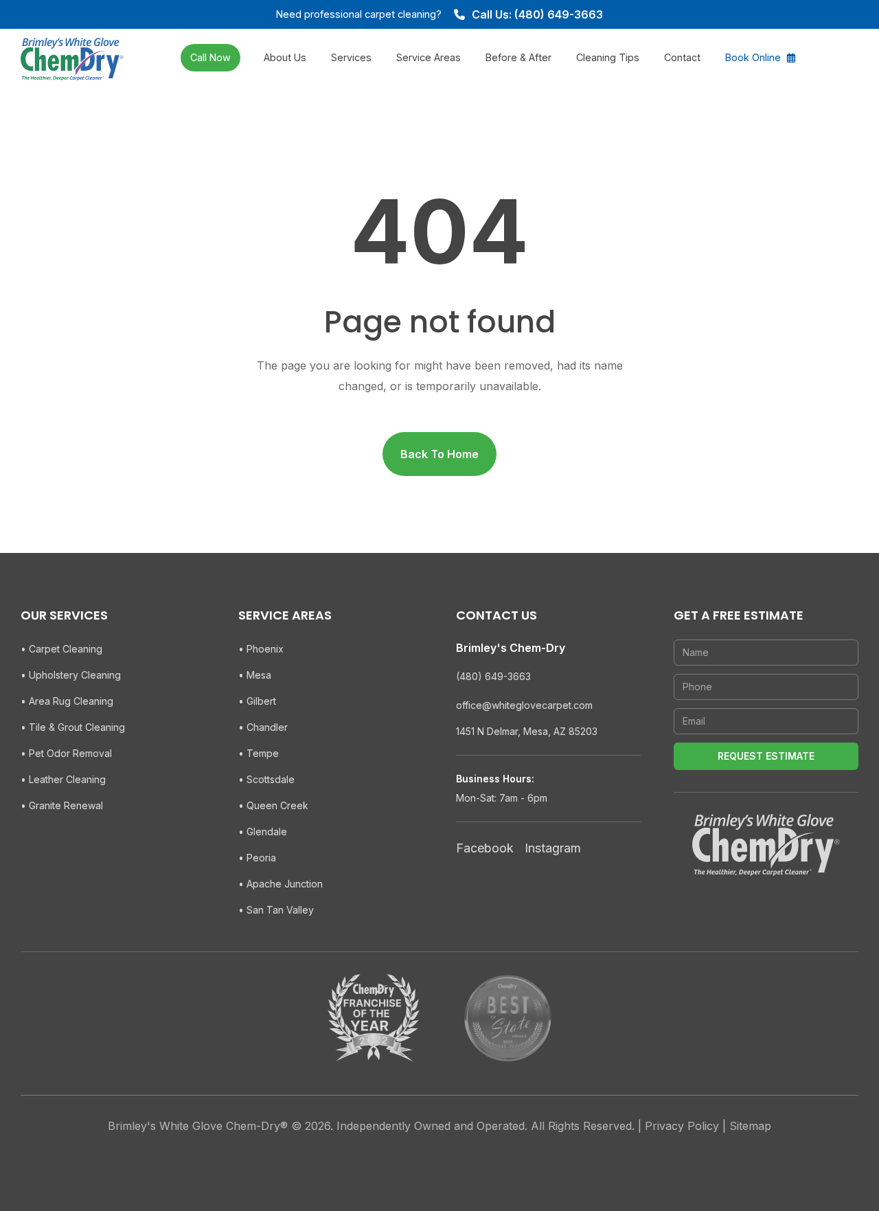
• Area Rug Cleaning (67, 701)
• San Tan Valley (276, 910)
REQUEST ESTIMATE (766, 756)
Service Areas (428, 57)
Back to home (439, 454)
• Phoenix (261, 649)
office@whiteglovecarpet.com (524, 705)
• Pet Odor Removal (66, 753)
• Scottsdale (266, 779)
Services (351, 57)
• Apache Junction (280, 884)
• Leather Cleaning (63, 779)
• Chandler (263, 727)
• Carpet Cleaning (61, 649)
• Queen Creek (273, 805)
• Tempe (258, 753)
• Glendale (262, 831)
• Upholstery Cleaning (71, 675)
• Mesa (254, 675)
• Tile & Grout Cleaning (73, 727)
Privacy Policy (682, 1126)
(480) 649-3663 (493, 676)
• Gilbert (257, 701)
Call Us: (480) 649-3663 (537, 14)
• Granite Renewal (62, 805)
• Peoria (257, 857)
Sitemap (750, 1126)
